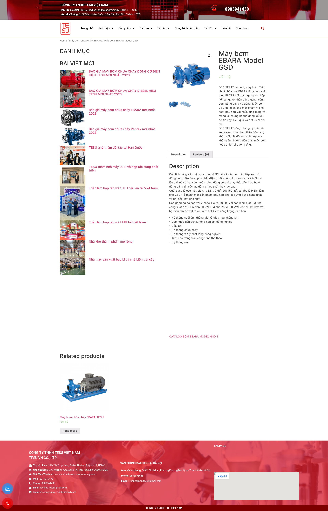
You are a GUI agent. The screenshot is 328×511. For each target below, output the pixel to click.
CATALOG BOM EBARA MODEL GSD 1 (193, 336)
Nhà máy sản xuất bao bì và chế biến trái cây (121, 259)
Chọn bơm (242, 28)
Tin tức (208, 28)
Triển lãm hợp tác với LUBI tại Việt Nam (117, 222)
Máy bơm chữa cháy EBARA (85, 40)
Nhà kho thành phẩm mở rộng (111, 241)
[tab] (179, 154)
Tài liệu (161, 28)
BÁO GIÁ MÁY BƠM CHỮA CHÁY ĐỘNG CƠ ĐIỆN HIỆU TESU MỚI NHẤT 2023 (124, 73)
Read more (70, 430)
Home (63, 40)
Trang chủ (87, 28)
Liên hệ (226, 28)
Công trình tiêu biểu (187, 28)
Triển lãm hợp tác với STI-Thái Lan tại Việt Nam (123, 188)
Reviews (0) (201, 154)
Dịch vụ (144, 28)
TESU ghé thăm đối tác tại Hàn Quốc (115, 147)
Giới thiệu (104, 28)
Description (179, 154)
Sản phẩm (125, 28)
